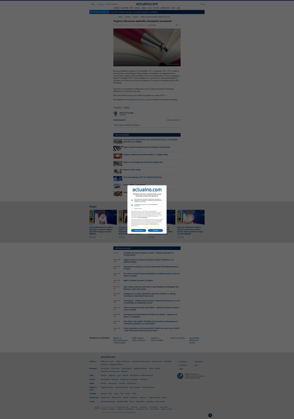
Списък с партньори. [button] (142, 217)
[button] (147, 209)
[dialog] (147, 209)
